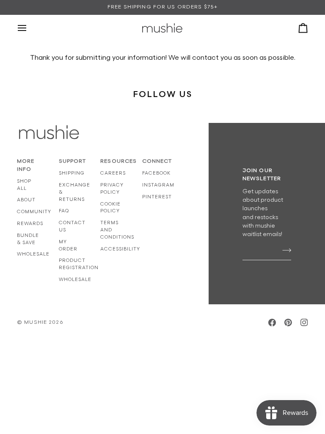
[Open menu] (29, 28)
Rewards (30, 223)
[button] (196, 160)
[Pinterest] (288, 322)
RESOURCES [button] (112, 161)
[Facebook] (272, 322)
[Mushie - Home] (162, 28)
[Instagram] (304, 322)
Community (34, 211)
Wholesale (33, 254)
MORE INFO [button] (26, 165)
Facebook (156, 173)
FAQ (64, 211)
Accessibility (120, 249)
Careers (113, 173)
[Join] (284, 250)
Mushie (36, 322)
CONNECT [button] (154, 161)
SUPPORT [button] (71, 161)
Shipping (72, 173)
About (26, 200)
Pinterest (157, 197)
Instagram (158, 185)
